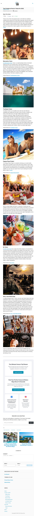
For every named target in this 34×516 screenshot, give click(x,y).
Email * (19, 463)
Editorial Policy (7, 482)
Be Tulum (12, 262)
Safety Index (7, 494)
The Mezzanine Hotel (7, 62)
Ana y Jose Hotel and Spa (15, 313)
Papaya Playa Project (14, 172)
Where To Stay (8, 502)
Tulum (4, 27)
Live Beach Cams (8, 501)
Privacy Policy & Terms (8, 480)
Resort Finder (7, 497)
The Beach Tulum (14, 127)
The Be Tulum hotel (7, 248)
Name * (5, 463)
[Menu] (1, 3)
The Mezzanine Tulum (15, 75)
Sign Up (31, 422)
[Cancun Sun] (17, 3)
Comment (5, 453)
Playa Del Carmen (8, 506)
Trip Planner (7, 496)
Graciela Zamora (6, 9)
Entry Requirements (8, 499)
